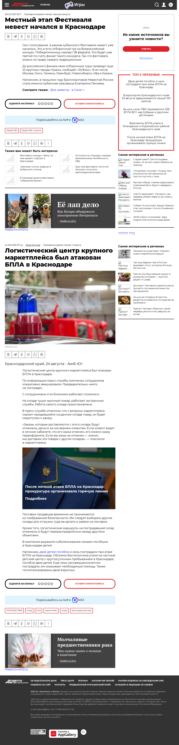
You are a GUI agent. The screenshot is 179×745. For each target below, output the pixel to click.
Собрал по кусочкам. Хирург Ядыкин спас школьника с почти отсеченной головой (153, 208)
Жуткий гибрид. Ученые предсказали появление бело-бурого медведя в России (153, 185)
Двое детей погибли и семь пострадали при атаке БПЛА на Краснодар (146, 84)
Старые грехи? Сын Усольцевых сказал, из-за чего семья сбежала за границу (152, 162)
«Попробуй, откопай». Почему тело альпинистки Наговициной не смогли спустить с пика (152, 174)
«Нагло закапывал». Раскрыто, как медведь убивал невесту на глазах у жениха (152, 197)
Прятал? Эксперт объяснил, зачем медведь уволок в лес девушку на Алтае (151, 311)
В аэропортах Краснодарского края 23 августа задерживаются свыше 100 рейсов (146, 98)
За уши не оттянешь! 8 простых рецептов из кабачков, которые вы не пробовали (153, 300)
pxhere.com (11, 346)
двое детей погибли (54, 552)
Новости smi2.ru (16, 229)
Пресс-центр (67, 681)
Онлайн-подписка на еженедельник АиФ (141, 681)
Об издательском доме (44, 681)
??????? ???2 (126, 233)
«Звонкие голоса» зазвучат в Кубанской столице (35, 168)
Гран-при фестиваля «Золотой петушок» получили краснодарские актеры (91, 169)
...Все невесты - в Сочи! (65, 90)
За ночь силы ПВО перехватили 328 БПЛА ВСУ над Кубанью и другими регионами (146, 112)
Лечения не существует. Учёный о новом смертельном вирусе (151, 252)
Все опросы (146, 58)
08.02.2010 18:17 (13, 14)
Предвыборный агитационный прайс (90, 685)
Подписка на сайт (41, 685)
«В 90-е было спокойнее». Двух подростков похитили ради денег (151, 218)
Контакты (60, 685)
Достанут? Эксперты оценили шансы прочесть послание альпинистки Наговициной (153, 288)
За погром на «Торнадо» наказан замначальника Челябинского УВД (93, 158)
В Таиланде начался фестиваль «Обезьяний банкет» (37, 179)
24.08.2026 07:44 (14, 245)
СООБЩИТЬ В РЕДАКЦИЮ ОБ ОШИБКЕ (134, 685)
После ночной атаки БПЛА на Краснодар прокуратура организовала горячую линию (146, 140)
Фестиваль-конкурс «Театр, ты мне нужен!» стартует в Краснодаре (36, 158)
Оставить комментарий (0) (89, 104)
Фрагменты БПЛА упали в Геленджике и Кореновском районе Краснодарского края (146, 126)
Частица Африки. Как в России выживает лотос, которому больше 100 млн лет (152, 265)
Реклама (83, 681)
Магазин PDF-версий (103, 681)
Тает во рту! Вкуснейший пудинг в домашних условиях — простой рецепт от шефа (151, 277)
